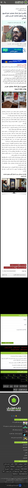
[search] (4, 2)
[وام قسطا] (14, 50)
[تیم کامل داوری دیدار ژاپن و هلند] (25, 438)
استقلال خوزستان (20, 466)
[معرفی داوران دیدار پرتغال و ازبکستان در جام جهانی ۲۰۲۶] (25, 427)
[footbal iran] (20, 2)
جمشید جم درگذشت (21, 267)
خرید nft (15, 390)
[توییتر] (11, 416)
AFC (3, 471)
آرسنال (16, 378)
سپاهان (6, 375)
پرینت (8, 43)
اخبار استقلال (23, 349)
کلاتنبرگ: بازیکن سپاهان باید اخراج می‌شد (19, 365)
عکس (26, 452)
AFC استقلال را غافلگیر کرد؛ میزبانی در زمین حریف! (17, 362)
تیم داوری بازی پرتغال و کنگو (17, 429)
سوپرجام (25, 471)
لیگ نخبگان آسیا (16, 471)
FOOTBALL (12, 466)
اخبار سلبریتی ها (14, 349)
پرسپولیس (18, 375)
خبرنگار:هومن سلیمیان (20, 9)
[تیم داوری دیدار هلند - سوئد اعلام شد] (25, 434)
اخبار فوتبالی (16, 347)
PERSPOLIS (15, 474)
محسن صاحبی (23, 378)
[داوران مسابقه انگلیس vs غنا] (25, 423)
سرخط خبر (23, 353)
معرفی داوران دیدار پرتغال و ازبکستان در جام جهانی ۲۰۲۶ (12, 426)
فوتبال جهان (25, 447)
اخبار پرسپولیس (7, 347)
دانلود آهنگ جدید (23, 386)
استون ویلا (7, 469)
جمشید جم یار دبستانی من (9, 267)
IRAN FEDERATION (23, 474)
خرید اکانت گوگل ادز (23, 390)
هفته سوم (24, 380)
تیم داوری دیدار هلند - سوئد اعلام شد (15, 433)
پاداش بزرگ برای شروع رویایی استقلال (19, 367)
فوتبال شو (25, 450)
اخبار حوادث (23, 347)
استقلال (24, 375)
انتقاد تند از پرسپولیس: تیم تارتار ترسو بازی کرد (18, 356)
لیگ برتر (10, 378)
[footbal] (14, 403)
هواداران (25, 455)
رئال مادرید (4, 378)
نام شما (25, 319)
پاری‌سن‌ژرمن (17, 469)
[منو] (1, 2)
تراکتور (11, 375)
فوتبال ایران (25, 444)
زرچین (11, 386)
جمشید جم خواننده (14, 265)
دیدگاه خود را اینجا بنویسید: (21, 329)
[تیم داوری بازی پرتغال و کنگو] (25, 430)
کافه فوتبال (25, 458)
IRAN (16, 464)
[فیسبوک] (14, 416)
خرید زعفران (6, 386)
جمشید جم (24, 67)
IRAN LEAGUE (24, 469)
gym (21, 471)
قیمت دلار (16, 386)
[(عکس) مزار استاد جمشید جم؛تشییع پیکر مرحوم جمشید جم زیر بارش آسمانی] (6, 274)
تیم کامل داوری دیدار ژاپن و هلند (16, 437)
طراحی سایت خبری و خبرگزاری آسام (12, 485)
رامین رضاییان (8, 471)
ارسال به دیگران (14, 44)
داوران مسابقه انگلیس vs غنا (17, 422)
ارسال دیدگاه (7, 342)
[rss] (16, 416)
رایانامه (25, 324)
